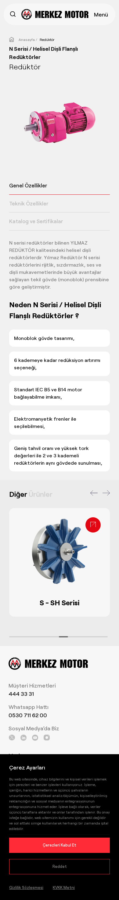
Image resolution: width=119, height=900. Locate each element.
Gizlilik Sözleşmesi (26, 887)
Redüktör (47, 39)
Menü (101, 14)
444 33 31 (21, 693)
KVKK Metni (64, 887)
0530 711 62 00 (28, 715)
